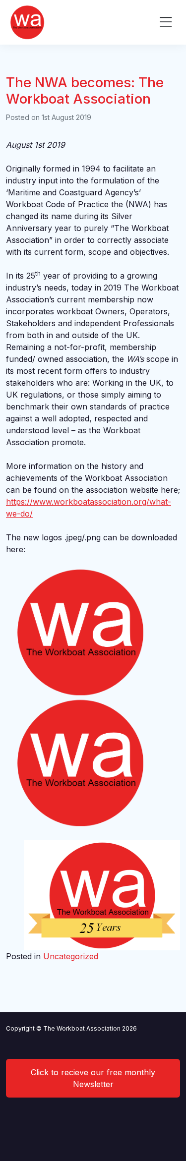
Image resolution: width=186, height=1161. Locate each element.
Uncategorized (70, 956)
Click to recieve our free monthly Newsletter (93, 1078)
